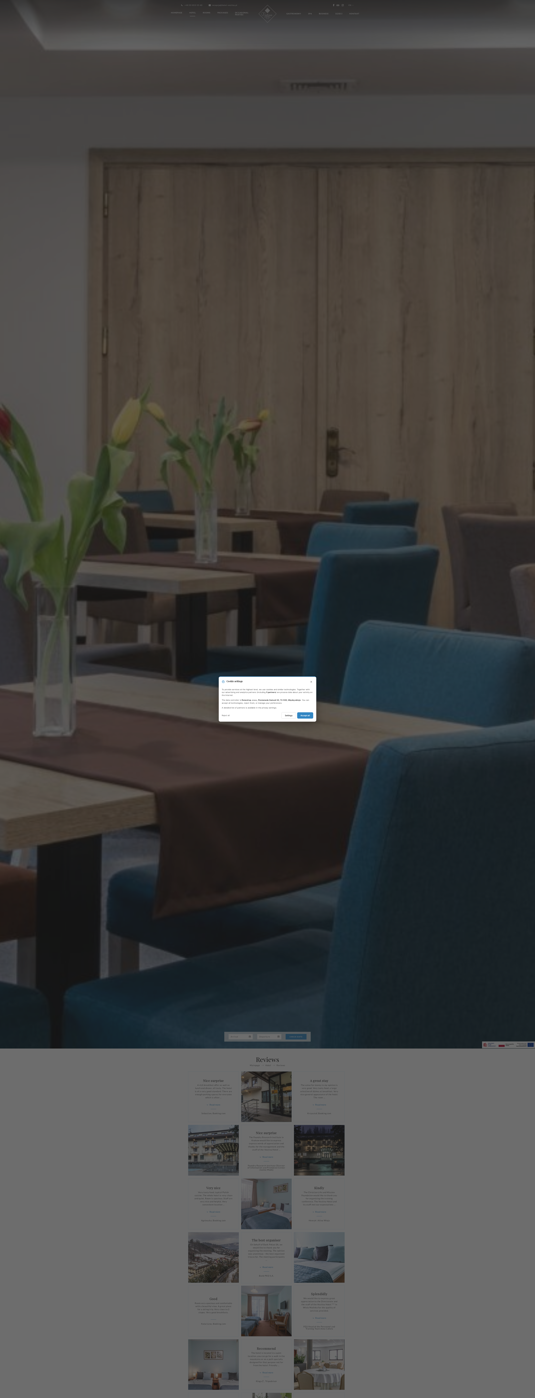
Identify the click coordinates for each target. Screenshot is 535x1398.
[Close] (311, 682)
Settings (289, 715)
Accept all (305, 715)
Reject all (226, 715)
